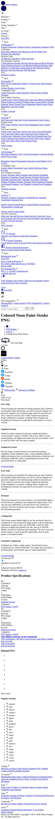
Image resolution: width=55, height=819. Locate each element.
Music (23, 204)
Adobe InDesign (35, 168)
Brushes (11, 88)
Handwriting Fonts (35, 120)
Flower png (21, 218)
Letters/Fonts (19, 211)
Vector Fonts (24, 125)
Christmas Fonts (12, 138)
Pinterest (20, 810)
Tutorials (24, 787)
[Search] (27, 308)
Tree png (11, 221)
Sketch (38, 93)
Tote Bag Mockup (15, 70)
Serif (3, 120)
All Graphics (6, 81)
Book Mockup (47, 63)
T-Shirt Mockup (7, 63)
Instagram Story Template (19, 180)
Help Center (6, 787)
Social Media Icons (21, 100)
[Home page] (7, 327)
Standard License (8, 602)
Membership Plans (8, 777)
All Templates (6, 152)
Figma (32, 93)
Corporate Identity (46, 154)
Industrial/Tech (17, 200)
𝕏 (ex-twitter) (38, 810)
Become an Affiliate (26, 390)
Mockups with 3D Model (32, 52)
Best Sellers (5, 52)
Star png (13, 216)
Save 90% (5, 38)
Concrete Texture (17, 107)
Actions (4, 88)
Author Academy (35, 787)
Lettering (14, 125)
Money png (39, 218)
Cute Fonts (9, 134)
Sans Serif (9, 120)
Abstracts (12, 198)
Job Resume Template (10, 184)
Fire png (20, 216)
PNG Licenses (7, 225)
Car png (4, 221)
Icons (38, 83)
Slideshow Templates (9, 177)
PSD (3, 83)
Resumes (31, 161)
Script (25, 120)
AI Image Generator (25, 795)
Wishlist (45, 768)
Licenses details (7, 466)
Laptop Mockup (25, 68)
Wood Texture (14, 104)
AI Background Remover (43, 795)
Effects (44, 102)
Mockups (5, 768)
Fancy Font (36, 132)
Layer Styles (20, 88)
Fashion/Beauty (32, 198)
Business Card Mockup (23, 65)
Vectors (8, 83)
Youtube (13, 810)
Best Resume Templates (38, 175)
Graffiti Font (6, 136)
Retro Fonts (20, 141)
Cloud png (40, 216)
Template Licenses (8, 189)
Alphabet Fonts (41, 136)
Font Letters (10, 141)
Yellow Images (7, 812)
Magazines (5, 161)
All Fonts (5, 118)
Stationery (45, 47)
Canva (25, 168)
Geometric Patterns (22, 102)
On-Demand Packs (44, 777)
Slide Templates (21, 175)
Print (52, 47)
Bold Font (31, 136)
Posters (13, 161)
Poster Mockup (7, 65)
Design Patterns (7, 102)
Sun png (19, 221)
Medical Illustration (46, 100)
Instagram (28, 810)
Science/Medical (33, 204)
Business (42, 198)
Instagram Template (44, 182)
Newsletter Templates (39, 180)
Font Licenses (6, 145)
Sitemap (18, 790)
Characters (21, 198)
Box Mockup (38, 68)
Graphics (13, 768)
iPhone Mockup (34, 63)
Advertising (36, 47)
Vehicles (20, 47)
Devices (27, 47)
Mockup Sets (16, 52)
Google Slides (6, 168)
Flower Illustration (28, 104)
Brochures (5, 154)
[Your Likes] (2, 290)
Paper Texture (35, 102)
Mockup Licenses (8, 75)
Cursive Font (26, 132)
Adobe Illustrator (23, 93)
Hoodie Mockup (21, 63)
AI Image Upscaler (9, 795)
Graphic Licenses (8, 111)
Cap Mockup (13, 68)
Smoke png (48, 218)
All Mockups (6, 45)
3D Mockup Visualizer (10, 59)
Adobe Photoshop (8, 93)
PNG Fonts (5, 125)
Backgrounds (46, 83)
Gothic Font (43, 134)
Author (17, 358)
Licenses (34, 779)
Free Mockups (14, 54)
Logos (14, 156)
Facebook (5, 810)
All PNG (4, 195)
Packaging (12, 47)
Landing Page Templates (42, 184)
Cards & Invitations (30, 154)
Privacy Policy (24, 779)
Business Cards (16, 154)
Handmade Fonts (36, 125)
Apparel (4, 47)
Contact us (22, 570)
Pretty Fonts (39, 138)
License (4, 33)
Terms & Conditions (9, 779)
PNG (39, 768)
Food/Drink (5, 200)
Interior (4, 204)
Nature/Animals (13, 204)
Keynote (4, 170)
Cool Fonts (15, 132)
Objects (4, 211)
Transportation (7, 207)
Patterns (25, 83)
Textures (32, 83)
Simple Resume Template (29, 177)
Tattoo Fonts (20, 134)
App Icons (33, 100)
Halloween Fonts (26, 138)
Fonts (19, 768)
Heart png (5, 216)
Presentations (21, 161)
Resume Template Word (26, 182)
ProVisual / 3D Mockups (11, 798)
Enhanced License (8, 630)
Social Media (40, 161)
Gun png (30, 218)
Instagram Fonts (31, 134)
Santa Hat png (30, 216)
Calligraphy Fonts (19, 136)
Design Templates (29, 768)
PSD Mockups (29, 70)
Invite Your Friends (39, 804)
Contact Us (16, 787)
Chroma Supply (7, 358)
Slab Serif (18, 120)
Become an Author (9, 804)
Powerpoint (17, 168)
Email (3, 156)
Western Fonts (31, 141)
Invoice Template (8, 175)
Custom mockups (27, 59)
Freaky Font (6, 132)
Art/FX (10, 211)
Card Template (25, 184)
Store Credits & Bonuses (26, 777)
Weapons (4, 198)
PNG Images (6, 606)
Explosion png (10, 218)
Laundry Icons (7, 100)
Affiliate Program (24, 804)
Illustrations (16, 83)
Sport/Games (45, 204)
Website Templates (8, 182)
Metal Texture (42, 104)
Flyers (8, 156)
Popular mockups (23, 771)
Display (46, 120)
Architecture (18, 207)
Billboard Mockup (40, 65)
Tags (12, 790)
